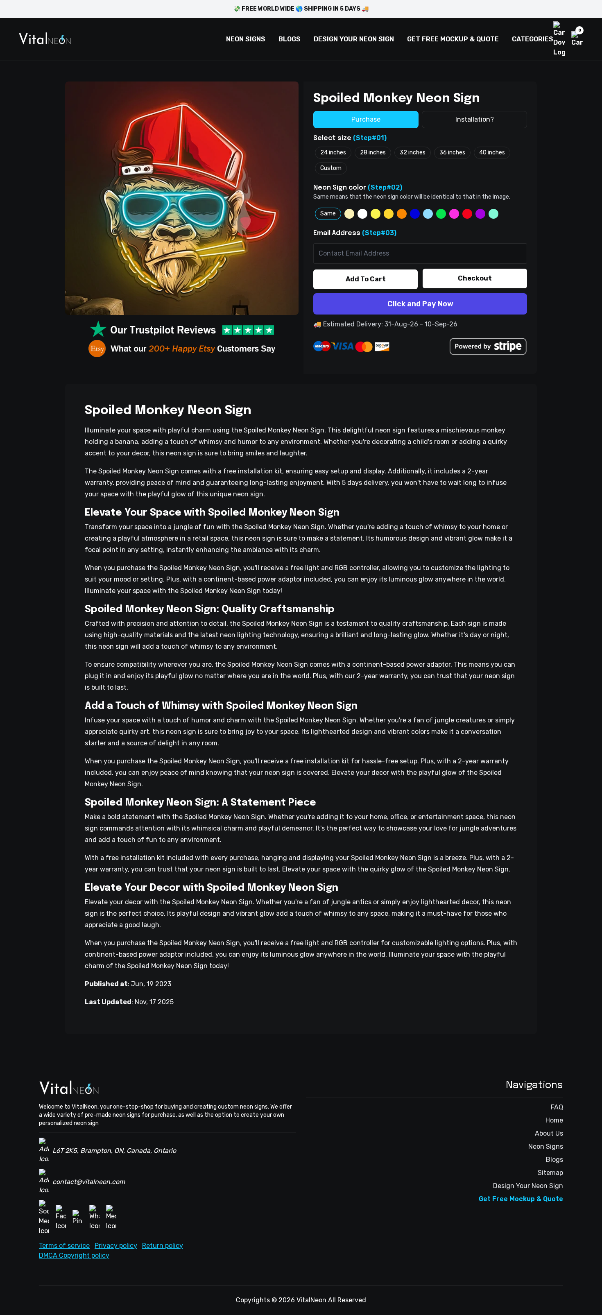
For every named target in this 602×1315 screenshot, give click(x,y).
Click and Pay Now (420, 303)
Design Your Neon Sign (528, 1186)
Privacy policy (116, 1245)
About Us (549, 1133)
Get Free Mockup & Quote (521, 1199)
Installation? (474, 119)
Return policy (162, 1245)
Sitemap (550, 1173)
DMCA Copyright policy (74, 1255)
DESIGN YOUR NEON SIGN (354, 39)
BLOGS (289, 39)
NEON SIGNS (245, 39)
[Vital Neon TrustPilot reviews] (182, 330)
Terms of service (64, 1245)
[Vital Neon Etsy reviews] (182, 348)
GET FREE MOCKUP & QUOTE (453, 39)
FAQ (557, 1107)
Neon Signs (545, 1146)
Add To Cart (366, 279)
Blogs (554, 1159)
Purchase (365, 119)
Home (554, 1120)
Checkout (475, 278)
